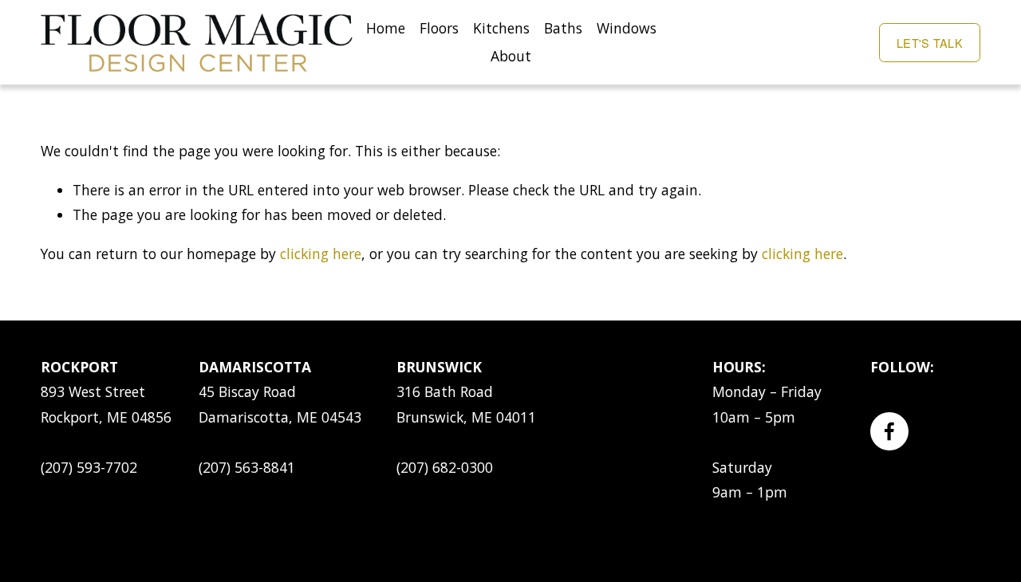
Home (385, 27)
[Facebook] (889, 431)
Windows (626, 27)
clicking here (320, 253)
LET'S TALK (930, 42)
